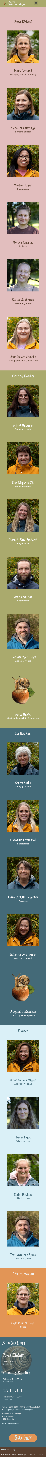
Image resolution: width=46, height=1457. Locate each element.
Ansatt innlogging (8, 1450)
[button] (36, 3)
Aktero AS (39, 1454)
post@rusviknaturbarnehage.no (20, 1410)
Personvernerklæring (10, 1423)
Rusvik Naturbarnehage (16, 3)
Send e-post (8, 1364)
